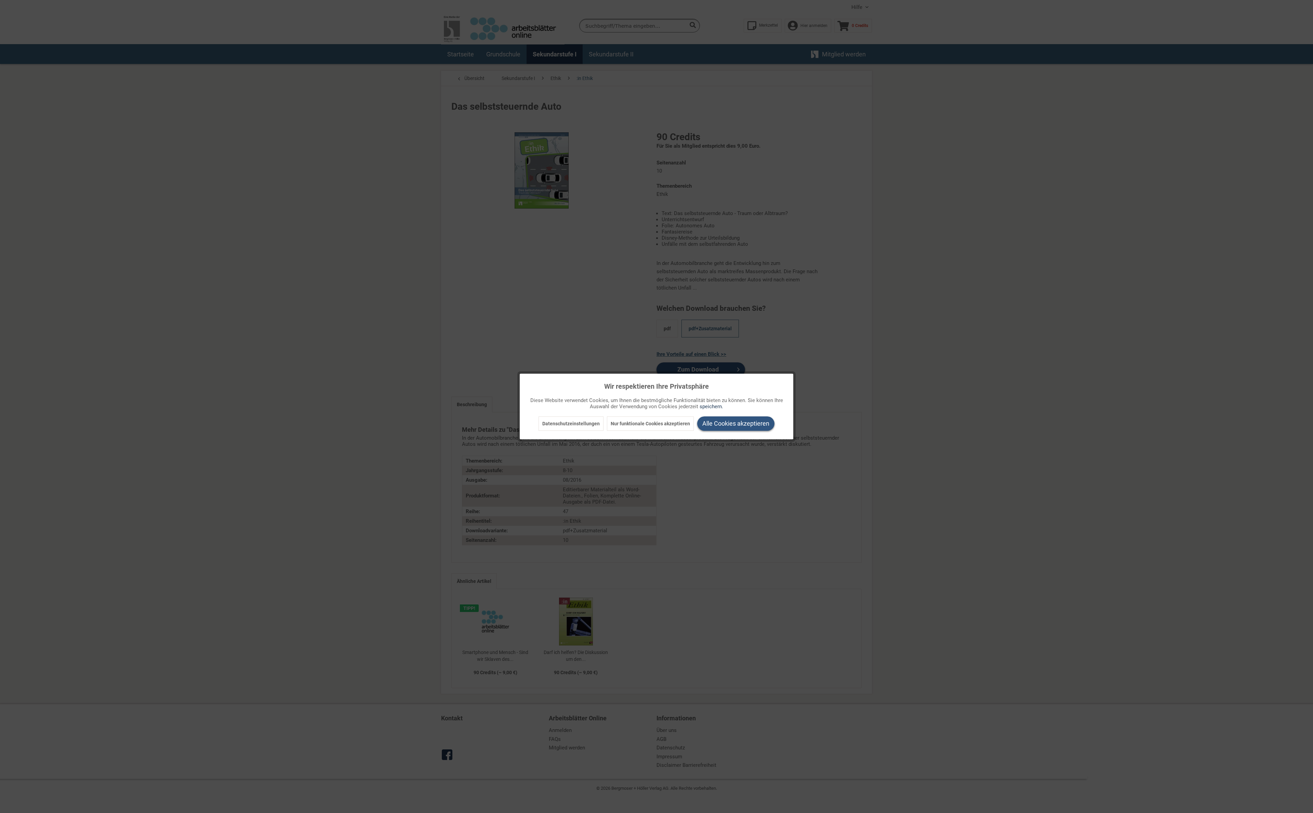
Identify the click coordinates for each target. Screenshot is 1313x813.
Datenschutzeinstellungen (571, 423)
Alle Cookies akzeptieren (735, 423)
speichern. (711, 406)
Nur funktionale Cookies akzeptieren (650, 423)
